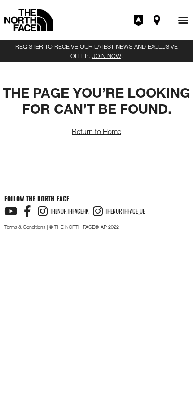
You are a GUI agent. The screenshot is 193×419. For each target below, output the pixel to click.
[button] (183, 20)
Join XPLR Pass (139, 20)
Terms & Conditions (24, 227)
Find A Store (158, 20)
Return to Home (96, 131)
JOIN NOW (106, 55)
